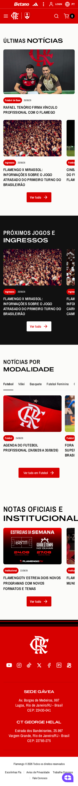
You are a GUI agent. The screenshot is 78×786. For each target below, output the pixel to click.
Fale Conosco (39, 778)
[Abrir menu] (5, 16)
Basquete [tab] (36, 384)
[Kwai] (69, 665)
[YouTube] (9, 665)
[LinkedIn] (59, 665)
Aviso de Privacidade (38, 772)
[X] (39, 665)
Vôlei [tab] (21, 384)
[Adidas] (35, 4)
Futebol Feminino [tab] (58, 384)
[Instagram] (19, 665)
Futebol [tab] (8, 384)
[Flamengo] (21, 16)
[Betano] (21, 4)
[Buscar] (56, 16)
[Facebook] (49, 665)
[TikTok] (29, 665)
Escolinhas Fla (13, 772)
